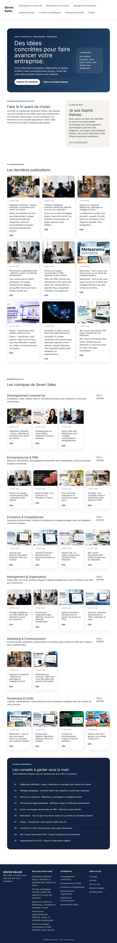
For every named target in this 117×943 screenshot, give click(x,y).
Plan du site (94, 884)
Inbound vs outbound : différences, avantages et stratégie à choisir (91, 207)
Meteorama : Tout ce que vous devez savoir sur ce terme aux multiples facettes (93, 273)
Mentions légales (97, 888)
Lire (11, 235)
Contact (91, 12)
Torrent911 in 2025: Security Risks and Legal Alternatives (57, 332)
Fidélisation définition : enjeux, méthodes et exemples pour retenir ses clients (23, 207)
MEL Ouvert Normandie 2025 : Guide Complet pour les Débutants (93, 333)
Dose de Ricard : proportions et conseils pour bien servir (70, 496)
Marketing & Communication (57, 6)
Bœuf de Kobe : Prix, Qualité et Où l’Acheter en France (44, 495)
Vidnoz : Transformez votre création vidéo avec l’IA (21, 332)
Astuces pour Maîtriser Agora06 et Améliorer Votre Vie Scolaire (18, 556)
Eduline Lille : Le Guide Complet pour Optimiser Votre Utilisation (71, 556)
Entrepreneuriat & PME (74, 12)
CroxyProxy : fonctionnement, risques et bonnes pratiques (70, 737)
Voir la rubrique (100, 396)
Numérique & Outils (27, 12)
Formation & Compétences (50, 12)
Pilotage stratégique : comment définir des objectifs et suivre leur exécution (57, 207)
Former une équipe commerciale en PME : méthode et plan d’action (55, 273)
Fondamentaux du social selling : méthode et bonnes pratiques (44, 434)
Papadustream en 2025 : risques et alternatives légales (45, 841)
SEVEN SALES (12, 872)
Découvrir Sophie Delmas (56, 82)
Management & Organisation (85, 6)
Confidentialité (95, 892)
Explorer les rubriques (27, 82)
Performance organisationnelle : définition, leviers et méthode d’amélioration (23, 273)
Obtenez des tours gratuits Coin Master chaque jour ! (97, 736)
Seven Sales (9, 9)
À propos (93, 876)
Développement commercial (30, 6)
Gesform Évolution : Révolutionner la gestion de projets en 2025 (45, 556)
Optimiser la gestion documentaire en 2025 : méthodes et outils (97, 615)
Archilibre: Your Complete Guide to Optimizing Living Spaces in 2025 (96, 496)
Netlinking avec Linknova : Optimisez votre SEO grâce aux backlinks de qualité (44, 677)
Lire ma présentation (78, 142)
